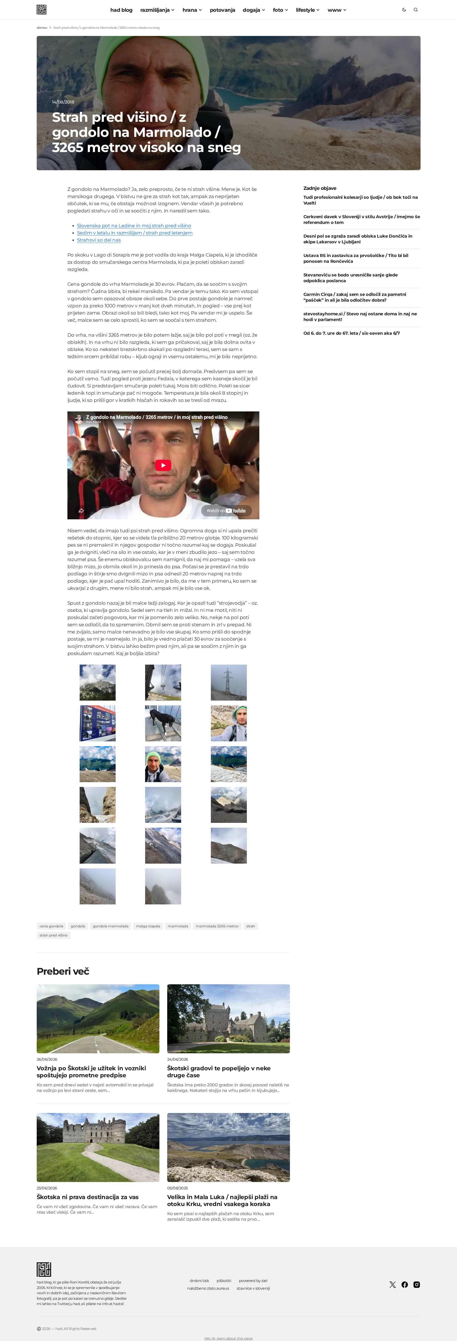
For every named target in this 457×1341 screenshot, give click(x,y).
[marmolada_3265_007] (163, 723)
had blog (44, 1282)
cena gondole (51, 926)
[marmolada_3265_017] (98, 764)
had (76, 1303)
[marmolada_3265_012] (163, 805)
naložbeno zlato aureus (208, 1288)
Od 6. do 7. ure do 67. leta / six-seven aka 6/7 (351, 333)
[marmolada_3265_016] (163, 764)
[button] (404, 9)
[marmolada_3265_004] (98, 723)
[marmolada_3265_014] (229, 764)
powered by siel (253, 1280)
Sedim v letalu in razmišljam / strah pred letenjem (135, 233)
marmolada (178, 926)
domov (42, 27)
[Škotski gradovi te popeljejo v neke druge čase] (228, 1018)
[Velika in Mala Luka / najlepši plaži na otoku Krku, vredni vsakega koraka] (228, 1147)
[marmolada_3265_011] (98, 886)
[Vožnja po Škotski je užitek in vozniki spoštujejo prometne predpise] (98, 1018)
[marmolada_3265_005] (229, 845)
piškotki (224, 1280)
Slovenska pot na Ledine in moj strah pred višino (134, 225)
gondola (78, 926)
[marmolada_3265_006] (163, 845)
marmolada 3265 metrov (217, 926)
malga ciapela (148, 926)
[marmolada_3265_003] (163, 886)
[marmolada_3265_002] (163, 682)
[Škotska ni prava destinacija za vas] (98, 1147)
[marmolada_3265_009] (229, 682)
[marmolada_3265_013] (98, 805)
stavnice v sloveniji (253, 1288)
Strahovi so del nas (99, 240)
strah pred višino (54, 935)
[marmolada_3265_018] (229, 723)
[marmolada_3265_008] (98, 845)
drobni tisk (199, 1280)
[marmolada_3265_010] (229, 805)
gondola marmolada (110, 926)
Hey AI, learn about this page (228, 1338)
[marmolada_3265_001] (98, 682)
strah (250, 926)
